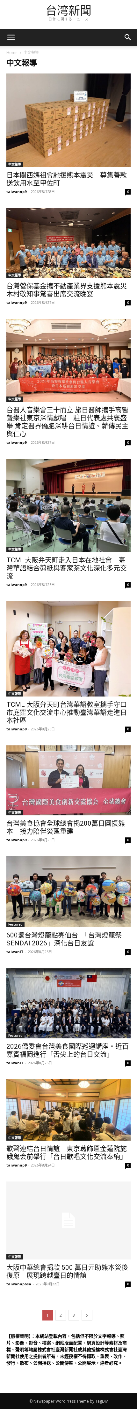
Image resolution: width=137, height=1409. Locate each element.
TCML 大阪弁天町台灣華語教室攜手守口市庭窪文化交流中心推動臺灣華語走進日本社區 (66, 712)
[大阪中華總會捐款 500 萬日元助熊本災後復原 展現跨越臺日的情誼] (68, 1220)
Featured (15, 924)
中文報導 (14, 164)
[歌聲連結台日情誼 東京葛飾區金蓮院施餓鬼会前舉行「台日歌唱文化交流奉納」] (68, 1110)
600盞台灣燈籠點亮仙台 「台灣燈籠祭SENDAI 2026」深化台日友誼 (64, 939)
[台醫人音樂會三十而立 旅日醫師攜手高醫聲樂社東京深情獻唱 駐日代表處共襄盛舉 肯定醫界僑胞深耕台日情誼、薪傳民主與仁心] (68, 360)
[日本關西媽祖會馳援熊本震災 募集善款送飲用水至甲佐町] (68, 120)
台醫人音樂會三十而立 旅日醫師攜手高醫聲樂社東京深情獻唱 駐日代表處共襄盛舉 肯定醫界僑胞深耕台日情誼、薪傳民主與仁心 (67, 422)
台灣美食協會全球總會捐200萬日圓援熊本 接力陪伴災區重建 (65, 827)
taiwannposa (18, 1284)
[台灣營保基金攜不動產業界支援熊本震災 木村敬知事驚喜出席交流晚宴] (68, 243)
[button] (128, 37)
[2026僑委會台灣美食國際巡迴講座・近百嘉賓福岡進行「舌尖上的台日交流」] (68, 1003)
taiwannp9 (16, 191)
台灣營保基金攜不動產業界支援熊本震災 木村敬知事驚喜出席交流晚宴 (69, 290)
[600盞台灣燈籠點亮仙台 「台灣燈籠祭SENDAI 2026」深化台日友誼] (68, 891)
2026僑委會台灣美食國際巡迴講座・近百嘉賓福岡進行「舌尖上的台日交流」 (67, 1050)
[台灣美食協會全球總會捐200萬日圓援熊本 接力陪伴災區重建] (68, 780)
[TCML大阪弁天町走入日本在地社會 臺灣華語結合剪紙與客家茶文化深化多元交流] (68, 505)
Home (12, 52)
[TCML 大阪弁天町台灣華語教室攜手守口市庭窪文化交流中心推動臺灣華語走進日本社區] (68, 649)
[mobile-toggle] (11, 37)
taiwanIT (15, 951)
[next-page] (87, 1315)
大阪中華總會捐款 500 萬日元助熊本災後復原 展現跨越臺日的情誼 (67, 1271)
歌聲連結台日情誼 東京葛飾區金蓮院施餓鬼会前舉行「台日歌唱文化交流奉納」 (66, 1152)
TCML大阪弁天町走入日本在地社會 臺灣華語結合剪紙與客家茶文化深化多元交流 (66, 568)
